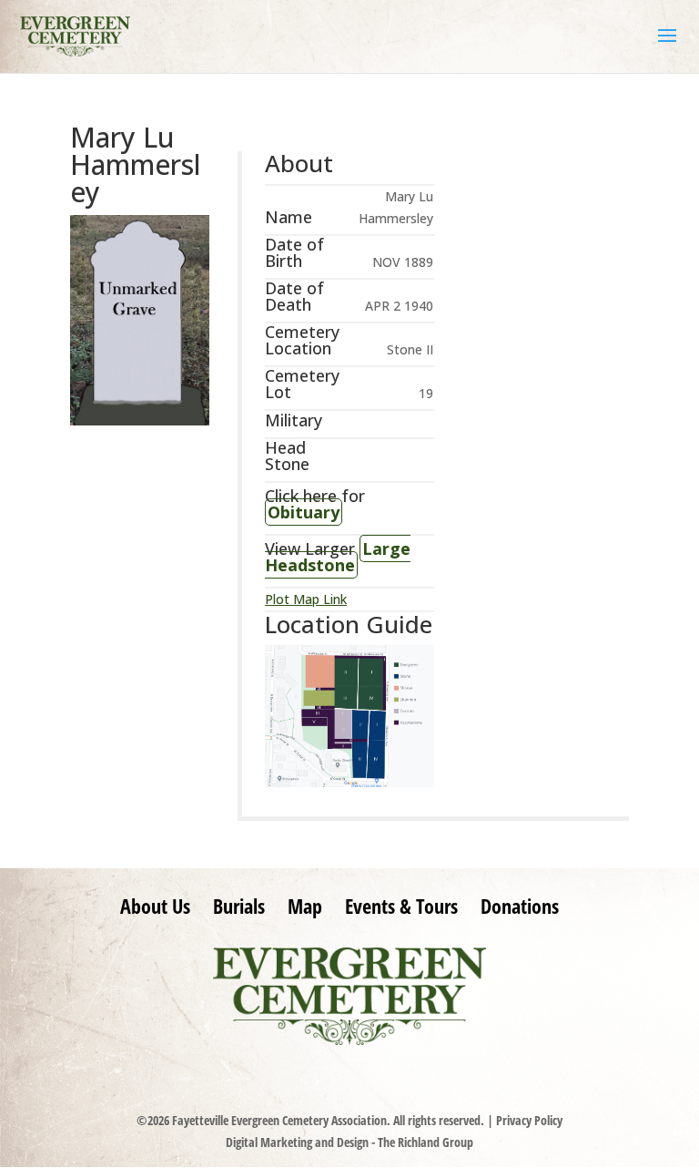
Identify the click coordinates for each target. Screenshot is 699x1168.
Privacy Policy (529, 1120)
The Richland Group (425, 1142)
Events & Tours (401, 905)
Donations (520, 905)
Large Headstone (337, 557)
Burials (239, 905)
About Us (155, 905)
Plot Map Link (306, 599)
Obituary (303, 512)
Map (305, 905)
